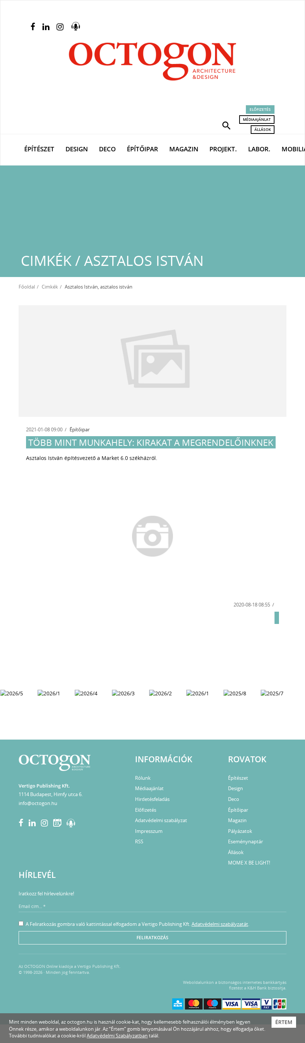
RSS (139, 841)
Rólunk (143, 778)
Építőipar (142, 149)
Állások (262, 129)
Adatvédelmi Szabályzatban (117, 1035)
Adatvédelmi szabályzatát (220, 924)
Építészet (39, 149)
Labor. (259, 149)
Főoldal (27, 286)
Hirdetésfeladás (152, 799)
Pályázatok (240, 831)
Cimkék (50, 286)
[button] (226, 125)
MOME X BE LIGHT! (249, 862)
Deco (107, 149)
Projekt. (223, 149)
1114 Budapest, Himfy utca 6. (51, 794)
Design (76, 149)
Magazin (183, 149)
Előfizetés (260, 109)
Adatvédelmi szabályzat (161, 820)
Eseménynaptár (245, 841)
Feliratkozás (152, 937)
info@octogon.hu (38, 803)
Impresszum (149, 831)
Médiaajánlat (257, 119)
